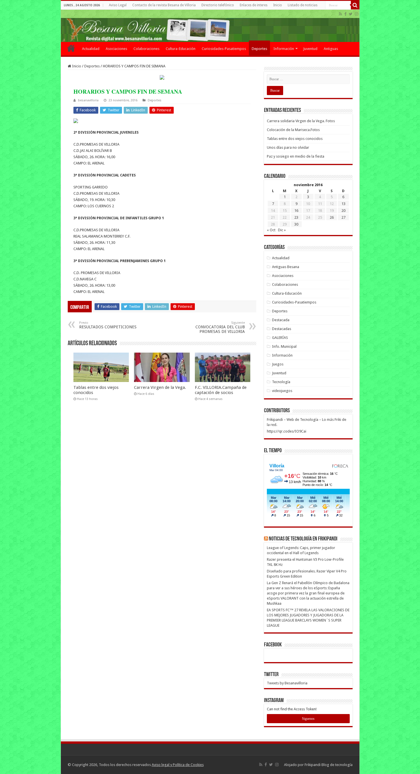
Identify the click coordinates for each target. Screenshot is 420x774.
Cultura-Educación (180, 49)
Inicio (277, 5)
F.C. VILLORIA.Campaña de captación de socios (221, 390)
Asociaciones (116, 49)
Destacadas (281, 329)
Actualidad (90, 49)
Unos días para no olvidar (288, 147)
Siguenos (308, 719)
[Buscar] (355, 5)
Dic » (282, 230)
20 (343, 210)
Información (283, 49)
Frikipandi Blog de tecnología (329, 765)
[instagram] (356, 14)
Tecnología (281, 382)
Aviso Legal (118, 5)
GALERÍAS (280, 337)
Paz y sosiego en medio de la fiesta (295, 156)
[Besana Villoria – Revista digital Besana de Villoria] (210, 26)
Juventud (310, 49)
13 (343, 204)
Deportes (259, 49)
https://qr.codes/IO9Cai (286, 431)
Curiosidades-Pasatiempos (224, 49)
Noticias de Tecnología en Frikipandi (303, 539)
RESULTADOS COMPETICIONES (108, 325)
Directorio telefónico (217, 5)
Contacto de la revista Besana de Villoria (164, 5)
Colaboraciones (146, 49)
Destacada (280, 320)
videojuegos (282, 391)
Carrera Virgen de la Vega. (160, 387)
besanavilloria (88, 100)
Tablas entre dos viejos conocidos (295, 138)
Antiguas (331, 49)
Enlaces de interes (253, 5)
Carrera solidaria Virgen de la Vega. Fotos (301, 121)
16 (296, 210)
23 (296, 217)
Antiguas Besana (285, 267)
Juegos (277, 364)
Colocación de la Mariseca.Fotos (293, 130)
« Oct (271, 230)
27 (343, 217)
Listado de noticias (302, 5)
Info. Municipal (284, 346)
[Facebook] (345, 14)
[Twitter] (350, 14)
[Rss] (340, 14)
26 (332, 217)
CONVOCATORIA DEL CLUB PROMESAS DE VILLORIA (220, 327)
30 (296, 224)
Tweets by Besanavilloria (287, 683)
